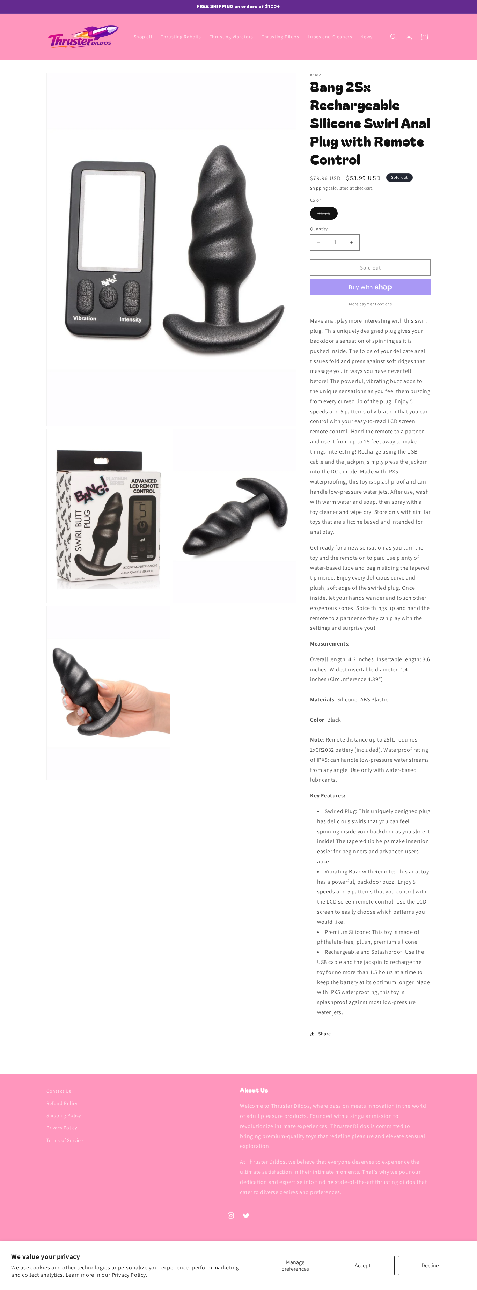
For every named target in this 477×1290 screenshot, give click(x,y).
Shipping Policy (63, 1115)
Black (327, 215)
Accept (362, 1265)
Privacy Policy (61, 1128)
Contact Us (58, 1091)
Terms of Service (64, 1140)
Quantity (319, 229)
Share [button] (324, 1034)
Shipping (319, 188)
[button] (393, 37)
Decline (430, 1265)
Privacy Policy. (130, 1274)
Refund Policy (62, 1103)
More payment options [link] (370, 304)
